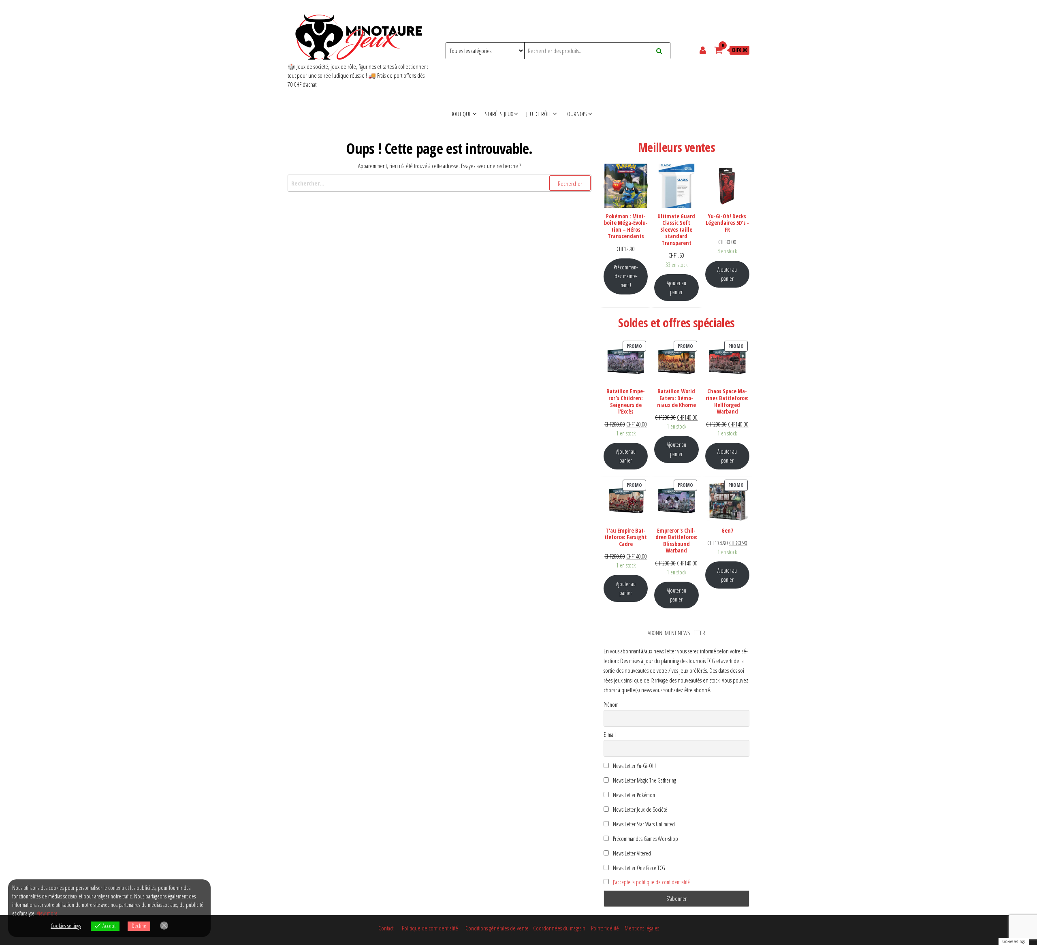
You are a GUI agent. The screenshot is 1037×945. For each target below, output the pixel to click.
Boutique (461, 114)
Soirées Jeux (499, 114)
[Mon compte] (704, 50)
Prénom (611, 704)
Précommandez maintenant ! (626, 276)
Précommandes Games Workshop (645, 839)
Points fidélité (605, 928)
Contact (385, 928)
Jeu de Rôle (539, 114)
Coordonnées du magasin (560, 928)
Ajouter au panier (676, 287)
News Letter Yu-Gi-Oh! (634, 766)
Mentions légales (642, 928)
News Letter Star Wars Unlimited (643, 824)
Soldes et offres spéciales (676, 322)
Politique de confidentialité (430, 928)
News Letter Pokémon (633, 795)
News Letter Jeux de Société (639, 809)
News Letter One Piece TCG (638, 868)
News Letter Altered (631, 853)
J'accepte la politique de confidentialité (651, 882)
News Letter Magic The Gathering (644, 780)
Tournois (576, 114)
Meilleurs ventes (676, 147)
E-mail (610, 734)
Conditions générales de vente (497, 928)
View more (47, 913)
